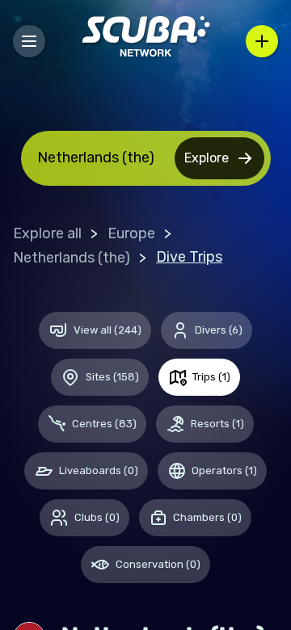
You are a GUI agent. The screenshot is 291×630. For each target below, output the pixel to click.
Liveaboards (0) (98, 470)
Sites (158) (112, 377)
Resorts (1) (217, 424)
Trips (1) (211, 377)
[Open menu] (29, 41)
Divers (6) (218, 330)
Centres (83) (104, 424)
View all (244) (107, 330)
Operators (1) (224, 470)
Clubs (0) (97, 517)
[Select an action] (262, 41)
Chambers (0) (207, 517)
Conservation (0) (158, 564)
